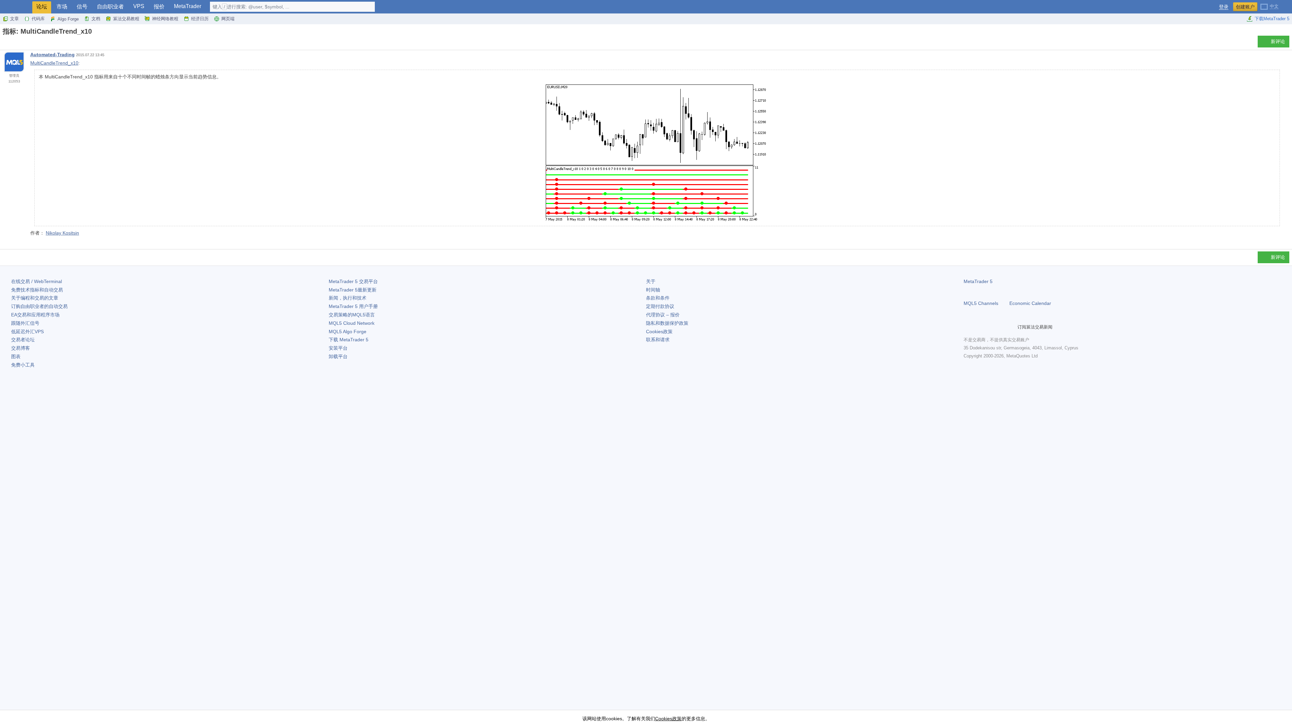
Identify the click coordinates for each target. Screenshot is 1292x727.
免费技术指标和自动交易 (37, 289)
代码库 (38, 18)
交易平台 (353, 281)
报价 (159, 6)
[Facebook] (968, 327)
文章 (14, 18)
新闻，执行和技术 (347, 298)
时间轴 (653, 289)
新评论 (1278, 41)
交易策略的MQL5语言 (352, 314)
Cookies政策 (659, 331)
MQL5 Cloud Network (351, 323)
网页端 (228, 18)
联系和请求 (658, 339)
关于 (650, 281)
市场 (62, 6)
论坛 (41, 6)
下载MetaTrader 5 (1272, 18)
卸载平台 (338, 356)
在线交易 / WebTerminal (36, 281)
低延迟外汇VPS (27, 331)
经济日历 (200, 18)
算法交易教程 (126, 18)
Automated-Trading (52, 54)
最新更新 (352, 289)
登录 (1223, 6)
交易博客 (20, 348)
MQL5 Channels (981, 303)
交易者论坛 (23, 339)
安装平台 (338, 348)
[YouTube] (1000, 327)
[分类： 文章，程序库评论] (12, 43)
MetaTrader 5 (978, 281)
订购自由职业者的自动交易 (39, 306)
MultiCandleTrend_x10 (54, 63)
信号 (82, 6)
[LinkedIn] (1011, 327)
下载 (348, 339)
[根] (5, 43)
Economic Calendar (1030, 303)
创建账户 (1245, 6)
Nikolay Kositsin (62, 233)
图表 (16, 356)
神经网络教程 (165, 18)
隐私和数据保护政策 (667, 323)
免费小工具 (23, 365)
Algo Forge (68, 19)
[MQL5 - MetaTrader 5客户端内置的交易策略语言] (16, 7)
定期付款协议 (660, 306)
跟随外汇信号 (25, 323)
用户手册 (353, 306)
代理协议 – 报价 (663, 314)
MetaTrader (187, 6)
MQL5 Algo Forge (347, 331)
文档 (96, 18)
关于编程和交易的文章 (34, 298)
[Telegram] (978, 327)
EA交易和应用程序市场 (35, 314)
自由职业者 (110, 6)
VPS (138, 6)
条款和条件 (658, 298)
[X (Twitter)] (989, 327)
